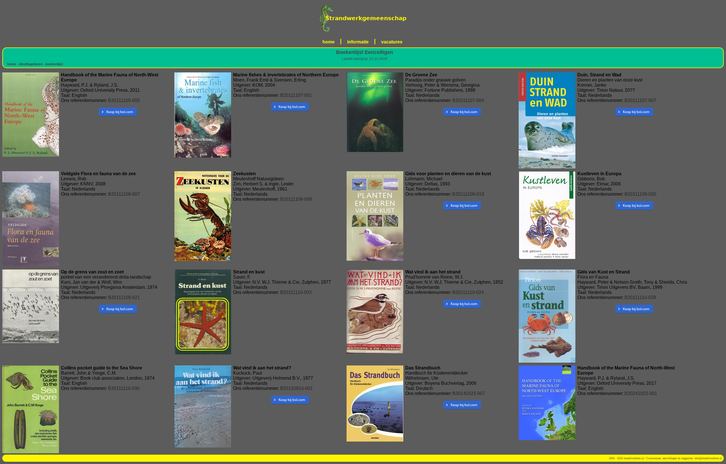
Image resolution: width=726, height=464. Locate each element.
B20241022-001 (640, 393)
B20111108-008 (296, 199)
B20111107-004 (468, 100)
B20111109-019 (468, 194)
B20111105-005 (124, 100)
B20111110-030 (124, 388)
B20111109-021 (124, 297)
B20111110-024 (468, 292)
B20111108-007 (124, 194)
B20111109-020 (640, 194)
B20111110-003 (296, 292)
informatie (358, 41)
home (328, 41)
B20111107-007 (640, 100)
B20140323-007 (468, 393)
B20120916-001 (296, 388)
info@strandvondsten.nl (708, 458)
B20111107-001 (296, 95)
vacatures (391, 41)
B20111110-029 (640, 297)
